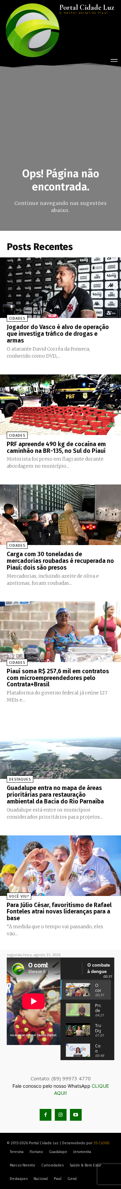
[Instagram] (61, 1115)
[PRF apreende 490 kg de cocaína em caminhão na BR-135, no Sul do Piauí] (60, 404)
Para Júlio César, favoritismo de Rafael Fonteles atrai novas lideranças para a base (59, 911)
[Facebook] (45, 1115)
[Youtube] (76, 1115)
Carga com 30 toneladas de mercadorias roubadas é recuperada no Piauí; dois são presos (60, 560)
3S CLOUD (101, 1143)
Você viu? (19, 896)
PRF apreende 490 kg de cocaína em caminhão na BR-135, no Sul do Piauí (56, 447)
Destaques (20, 779)
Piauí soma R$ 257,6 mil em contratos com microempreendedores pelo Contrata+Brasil (58, 678)
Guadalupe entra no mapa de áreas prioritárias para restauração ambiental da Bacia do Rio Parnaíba (55, 794)
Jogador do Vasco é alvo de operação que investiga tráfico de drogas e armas (58, 333)
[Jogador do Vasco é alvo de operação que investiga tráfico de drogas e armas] (60, 287)
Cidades (17, 318)
